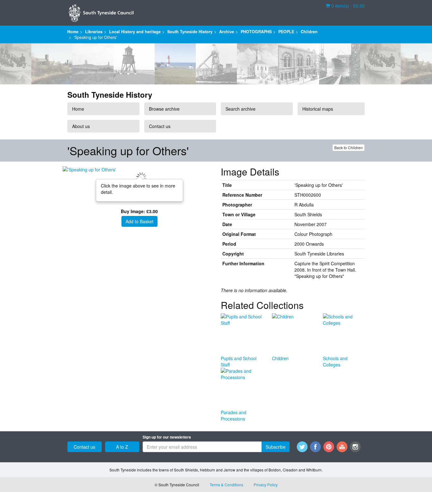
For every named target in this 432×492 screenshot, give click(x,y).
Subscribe (276, 447)
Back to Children (348, 147)
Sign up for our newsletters (167, 437)
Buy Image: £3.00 (139, 211)
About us (81, 126)
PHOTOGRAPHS (256, 31)
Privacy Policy (266, 484)
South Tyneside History (190, 31)
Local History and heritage (135, 31)
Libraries (93, 31)
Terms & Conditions (226, 484)
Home (72, 31)
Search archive (240, 109)
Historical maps (317, 109)
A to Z (122, 447)
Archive (226, 31)
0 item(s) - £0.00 (345, 6)
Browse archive (164, 109)
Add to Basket (139, 221)
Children (309, 31)
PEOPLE (286, 31)
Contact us (159, 126)
